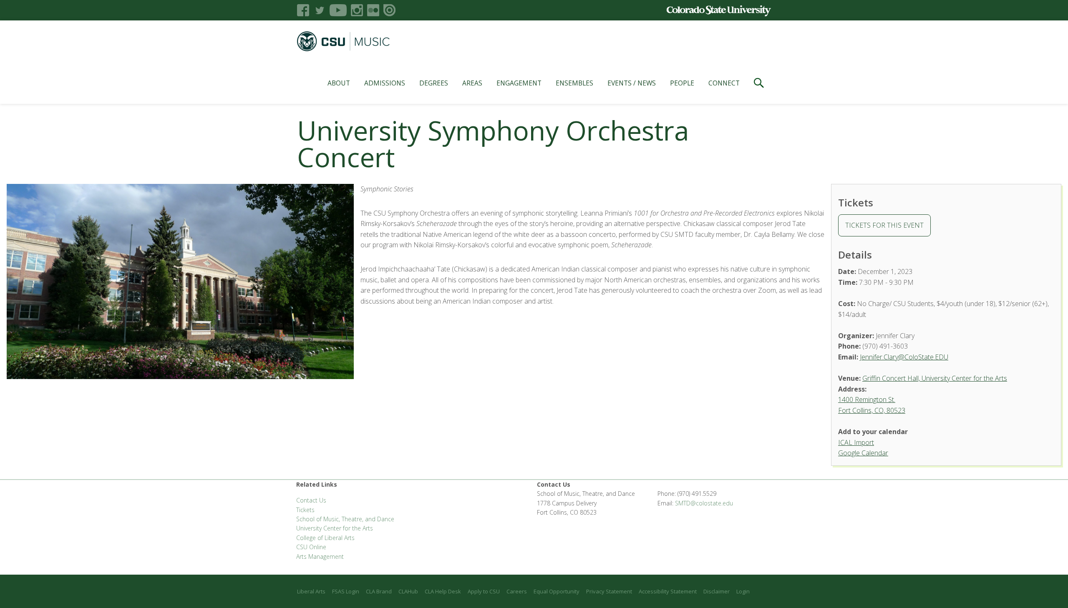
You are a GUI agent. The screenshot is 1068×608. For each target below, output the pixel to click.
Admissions (384, 83)
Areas (472, 83)
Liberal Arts (311, 591)
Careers (516, 591)
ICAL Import (856, 442)
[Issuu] (389, 10)
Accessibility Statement (668, 591)
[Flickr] (373, 10)
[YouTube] (338, 10)
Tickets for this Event (884, 225)
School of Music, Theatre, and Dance (345, 519)
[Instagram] (357, 10)
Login (743, 591)
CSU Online (311, 547)
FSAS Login (345, 591)
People (682, 83)
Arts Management (320, 556)
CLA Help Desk (443, 591)
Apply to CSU (484, 591)
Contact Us (311, 500)
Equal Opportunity (556, 591)
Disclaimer (716, 591)
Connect (724, 83)
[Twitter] (319, 10)
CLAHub (408, 591)
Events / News (631, 83)
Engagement (519, 83)
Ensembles (574, 83)
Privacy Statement (609, 591)
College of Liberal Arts (325, 538)
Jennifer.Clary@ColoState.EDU (904, 357)
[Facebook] (303, 10)
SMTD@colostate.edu (704, 503)
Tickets (305, 510)
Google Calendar (863, 452)
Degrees (433, 83)
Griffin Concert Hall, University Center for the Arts (934, 378)
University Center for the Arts (334, 528)
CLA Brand (379, 591)
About (338, 83)
